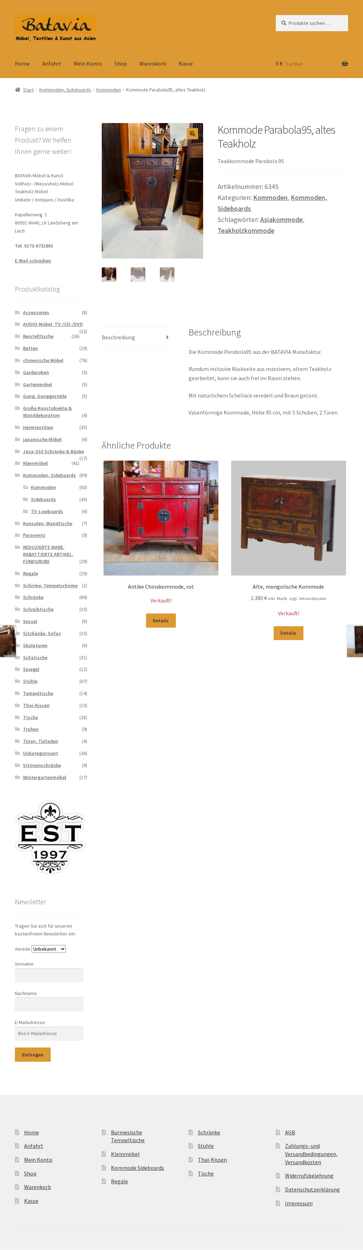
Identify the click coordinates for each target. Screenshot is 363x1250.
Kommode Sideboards (137, 1167)
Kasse (186, 63)
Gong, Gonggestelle (45, 396)
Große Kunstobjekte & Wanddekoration (47, 411)
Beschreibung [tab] (118, 337)
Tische (30, 717)
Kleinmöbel (35, 463)
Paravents (34, 535)
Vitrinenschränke (42, 765)
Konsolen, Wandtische (47, 523)
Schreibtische (38, 609)
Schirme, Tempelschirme (50, 585)
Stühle (30, 681)
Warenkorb (152, 63)
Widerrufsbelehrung (309, 1175)
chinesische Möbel (43, 360)
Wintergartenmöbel (44, 777)
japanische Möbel (42, 439)
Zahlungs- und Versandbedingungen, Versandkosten (311, 1153)
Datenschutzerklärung (312, 1189)
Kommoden (108, 90)
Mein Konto (88, 63)
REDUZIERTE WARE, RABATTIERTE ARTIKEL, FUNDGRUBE (48, 554)
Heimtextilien (38, 427)
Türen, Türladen (40, 741)
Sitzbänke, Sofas (42, 633)
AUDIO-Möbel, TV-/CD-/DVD (53, 324)
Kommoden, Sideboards (65, 90)
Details (161, 620)
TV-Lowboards (47, 511)
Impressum (299, 1203)
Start (28, 90)
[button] (192, 133)
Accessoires (36, 312)
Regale (30, 573)
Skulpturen (35, 645)
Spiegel (31, 669)
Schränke (33, 597)
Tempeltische (38, 693)
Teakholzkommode (246, 230)
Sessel (30, 621)
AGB (290, 1132)
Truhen (31, 729)
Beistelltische (38, 336)
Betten (30, 348)
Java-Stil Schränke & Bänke (53, 451)
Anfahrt (51, 63)
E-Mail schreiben (33, 260)
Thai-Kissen (36, 705)
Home (22, 63)
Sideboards (43, 499)
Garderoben (36, 372)
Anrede (22, 949)
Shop (121, 63)
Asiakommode (281, 219)
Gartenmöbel (37, 384)
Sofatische (35, 657)
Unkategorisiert (40, 753)
